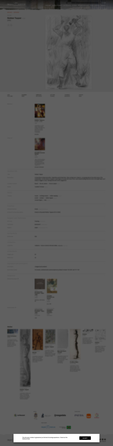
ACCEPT (85, 438)
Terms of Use (26, 438)
